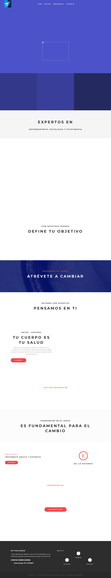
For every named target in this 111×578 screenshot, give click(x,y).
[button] (31, 351)
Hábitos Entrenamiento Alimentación (70, 181)
